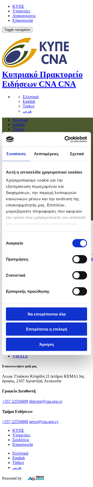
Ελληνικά (30, 97)
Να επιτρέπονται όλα (47, 314)
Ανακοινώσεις (24, 15)
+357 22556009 (15, 401)
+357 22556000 (15, 421)
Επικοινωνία (22, 20)
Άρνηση (46, 344)
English (29, 101)
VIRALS (20, 356)
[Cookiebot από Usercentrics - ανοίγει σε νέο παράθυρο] (65, 139)
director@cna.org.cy (46, 401)
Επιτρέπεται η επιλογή (46, 329)
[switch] (79, 259)
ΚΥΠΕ (18, 6)
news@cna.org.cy (44, 421)
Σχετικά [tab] (77, 153)
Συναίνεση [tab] (16, 153)
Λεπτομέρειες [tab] (46, 153)
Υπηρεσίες (21, 11)
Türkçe (28, 106)
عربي (27, 111)
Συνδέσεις (20, 440)
